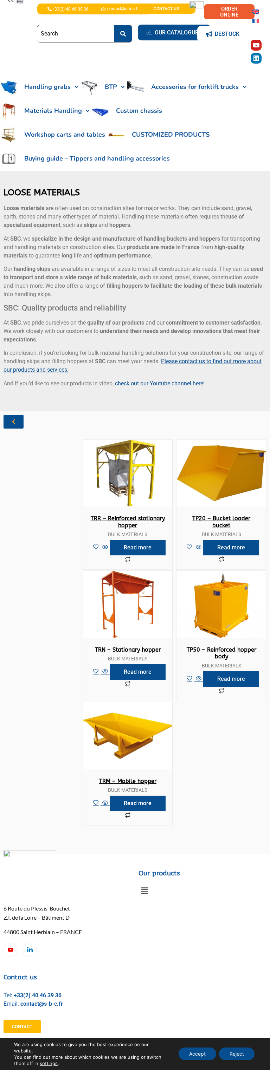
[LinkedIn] (30, 950)
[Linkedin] (256, 58)
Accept (197, 1054)
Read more (138, 547)
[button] (144, 890)
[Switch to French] (255, 20)
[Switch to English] (255, 11)
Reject (237, 1054)
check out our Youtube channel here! (160, 383)
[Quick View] (105, 547)
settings (49, 1063)
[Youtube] (256, 45)
